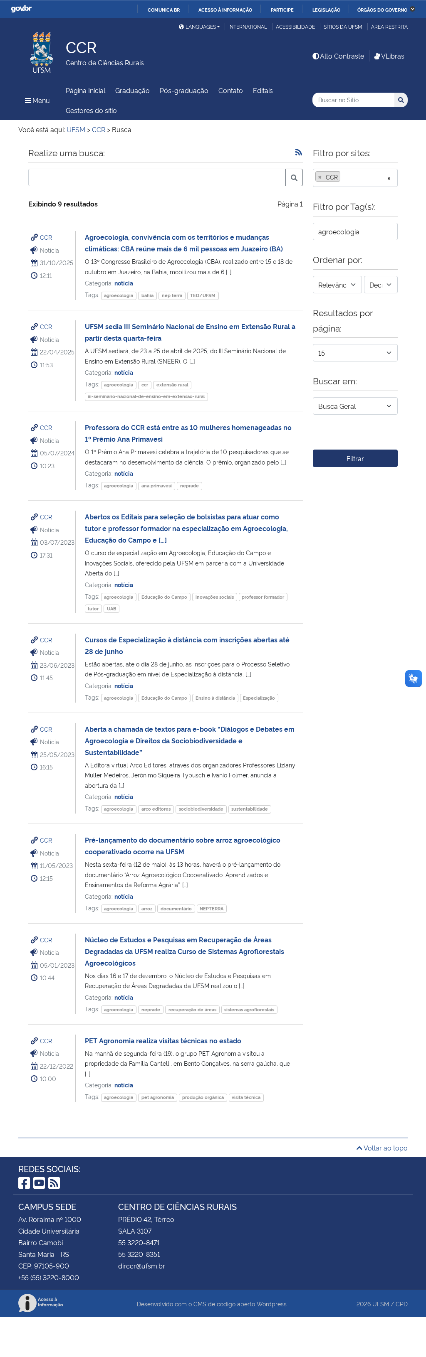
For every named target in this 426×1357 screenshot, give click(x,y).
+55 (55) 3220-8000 (48, 1277)
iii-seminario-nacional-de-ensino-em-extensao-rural (146, 396)
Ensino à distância (215, 698)
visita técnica (246, 1097)
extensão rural (172, 384)
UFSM (380, 1304)
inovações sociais (215, 597)
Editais (263, 90)
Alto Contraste (342, 55)
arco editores (156, 809)
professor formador (263, 597)
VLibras (392, 55)
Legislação (326, 9)
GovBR (21, 9)
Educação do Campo (164, 597)
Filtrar (355, 458)
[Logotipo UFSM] (42, 50)
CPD (402, 1304)
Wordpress (272, 1304)
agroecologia (118, 295)
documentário (176, 908)
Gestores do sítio (91, 110)
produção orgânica (203, 1097)
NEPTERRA (211, 908)
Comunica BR (164, 9)
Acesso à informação (225, 9)
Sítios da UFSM (343, 26)
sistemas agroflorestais (249, 1009)
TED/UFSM (202, 295)
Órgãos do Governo (382, 9)
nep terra (172, 295)
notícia (123, 283)
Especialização (259, 698)
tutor (93, 608)
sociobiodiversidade (201, 809)
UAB (111, 608)
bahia (147, 295)
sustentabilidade (249, 809)
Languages (201, 26)
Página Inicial (85, 90)
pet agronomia (157, 1097)
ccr (144, 384)
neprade (189, 485)
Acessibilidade (295, 26)
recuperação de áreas (192, 1009)
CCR (46, 237)
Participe (282, 9)
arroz (146, 908)
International (247, 26)
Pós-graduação (184, 90)
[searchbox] (344, 177)
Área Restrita (389, 26)
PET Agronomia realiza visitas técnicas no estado (163, 1040)
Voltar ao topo (385, 1147)
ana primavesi (156, 485)
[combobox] (355, 178)
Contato (230, 90)
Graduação (132, 90)
